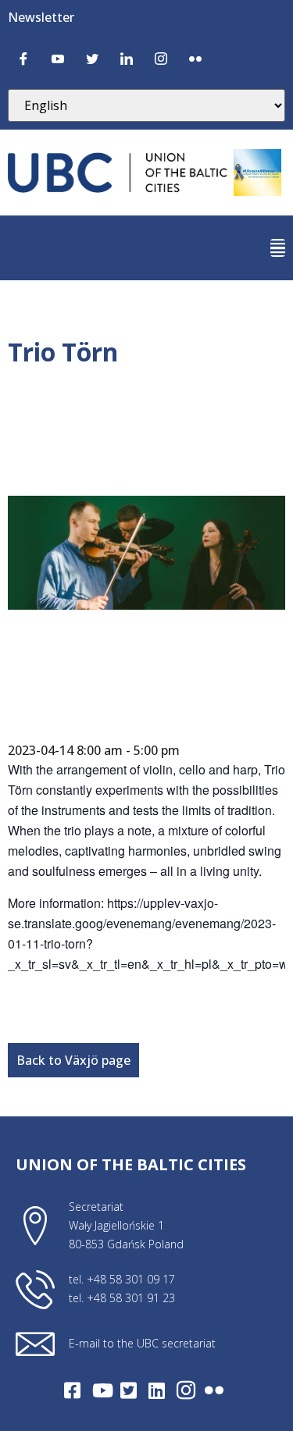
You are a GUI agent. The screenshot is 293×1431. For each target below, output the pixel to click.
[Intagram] (186, 1390)
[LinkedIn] (126, 57)
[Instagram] (161, 57)
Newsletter (41, 17)
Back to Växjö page (73, 1060)
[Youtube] (58, 57)
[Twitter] (92, 57)
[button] (277, 248)
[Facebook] (23, 57)
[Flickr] (195, 57)
